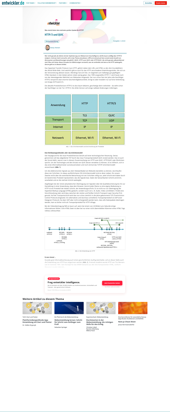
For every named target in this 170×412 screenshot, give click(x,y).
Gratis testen (160, 3)
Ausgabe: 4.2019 (119, 41)
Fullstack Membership (47, 3)
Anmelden (148, 3)
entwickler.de (13, 3)
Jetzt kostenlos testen (112, 283)
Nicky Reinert (55, 48)
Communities (75, 3)
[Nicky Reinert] (47, 47)
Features (62, 3)
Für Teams (30, 3)
